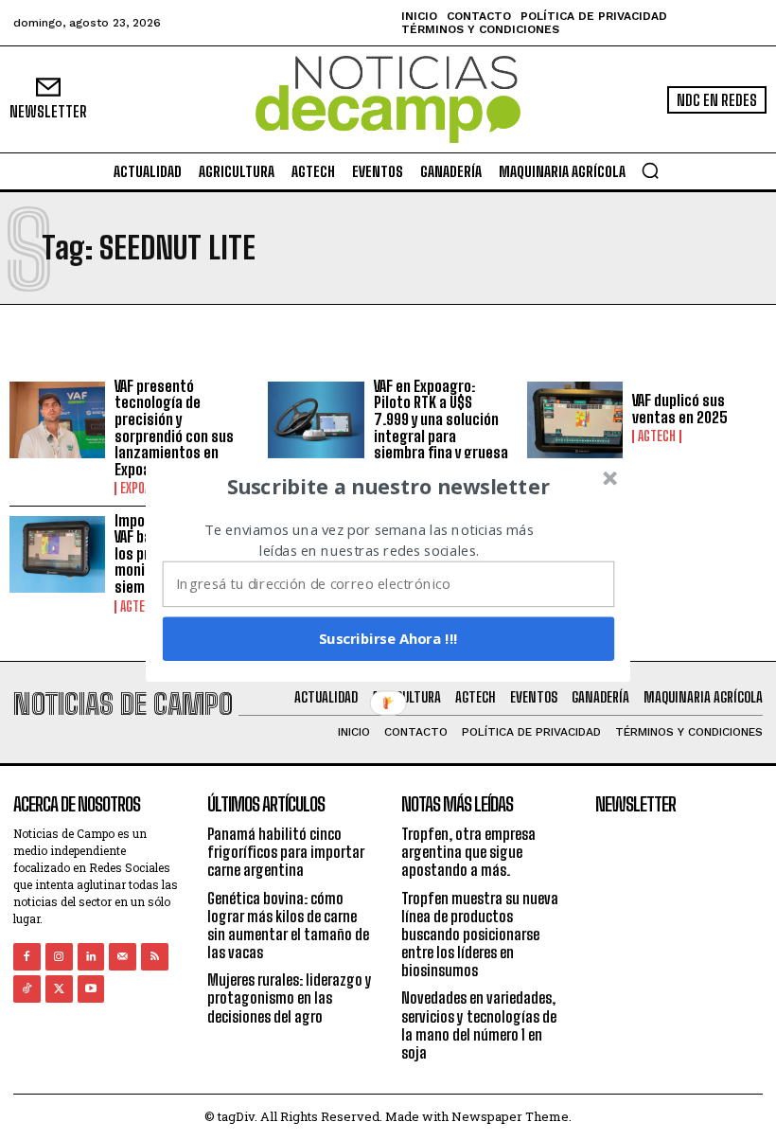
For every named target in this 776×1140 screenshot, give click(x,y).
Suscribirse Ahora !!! (388, 638)
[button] (389, 487)
